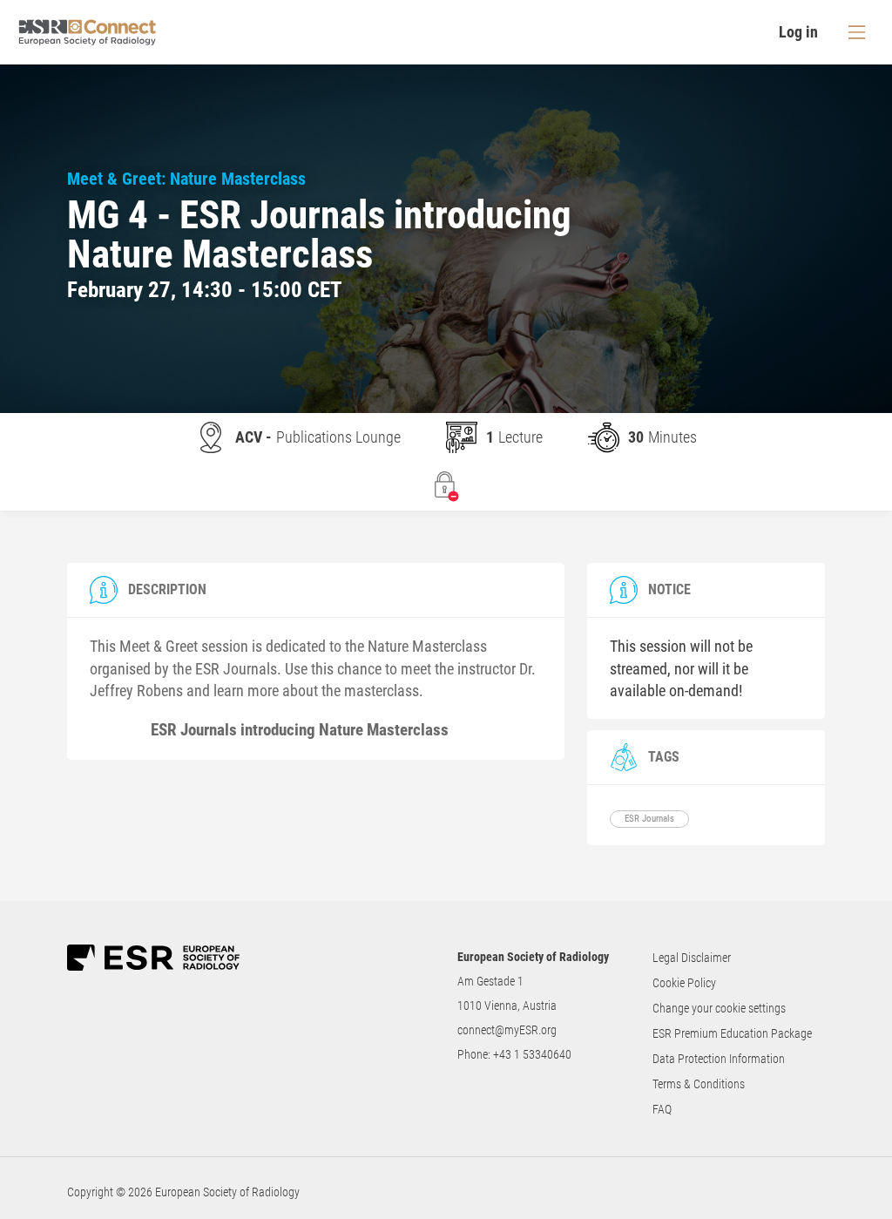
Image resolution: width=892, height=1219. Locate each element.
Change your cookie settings (719, 1008)
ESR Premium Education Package (732, 1033)
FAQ (662, 1109)
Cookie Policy (684, 983)
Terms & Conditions (698, 1084)
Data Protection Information (718, 1059)
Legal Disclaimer (691, 958)
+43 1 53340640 (532, 1054)
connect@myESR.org (507, 1030)
